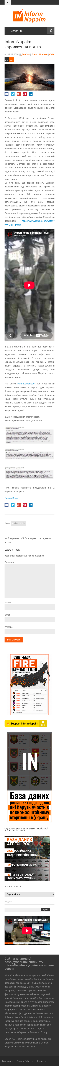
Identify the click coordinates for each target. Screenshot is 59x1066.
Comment (9, 562)
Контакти (41, 1061)
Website (9, 627)
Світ (51, 54)
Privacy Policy (23, 1061)
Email (7, 614)
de (6, 60)
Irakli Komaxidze (25, 383)
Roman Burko (11, 498)
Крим (34, 54)
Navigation (17, 31)
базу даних (11, 1009)
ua (11, 60)
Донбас (25, 54)
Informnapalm (19, 523)
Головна (6, 1061)
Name (8, 602)
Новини (43, 54)
